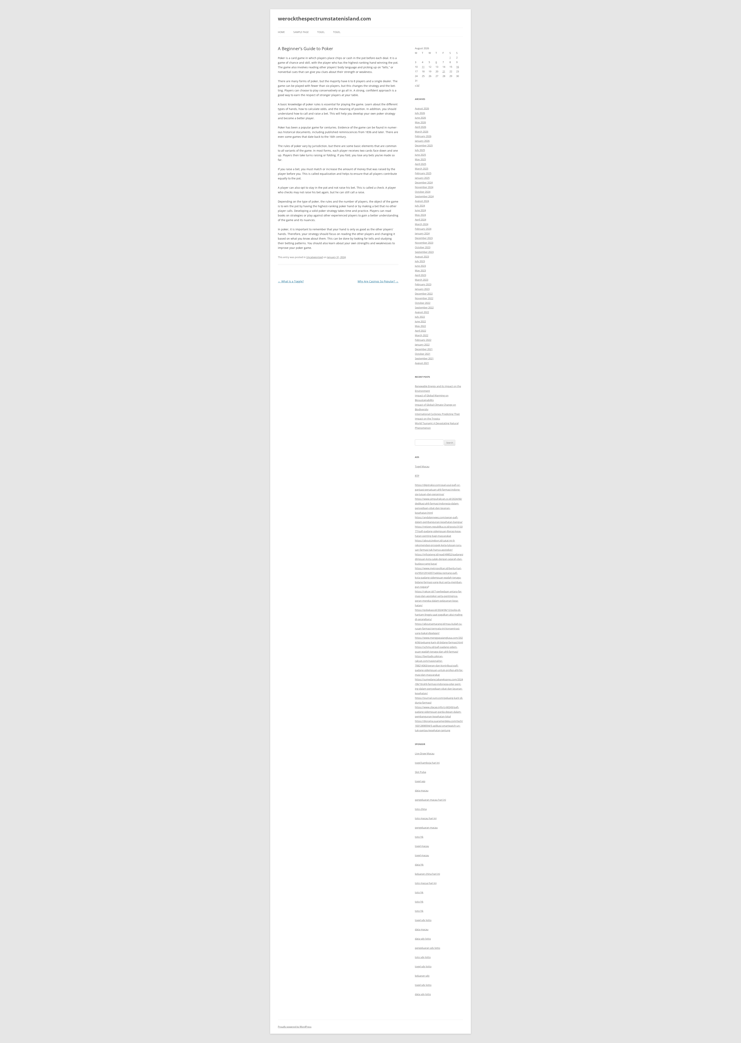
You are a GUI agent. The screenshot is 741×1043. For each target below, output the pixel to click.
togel (321, 32)
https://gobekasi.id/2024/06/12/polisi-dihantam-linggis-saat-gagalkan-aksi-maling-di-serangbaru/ (439, 614)
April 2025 (420, 164)
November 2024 (424, 187)
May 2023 (420, 270)
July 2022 (420, 316)
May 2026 (420, 122)
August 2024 (422, 201)
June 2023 (420, 266)
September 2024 (424, 196)
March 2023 (421, 279)
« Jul (417, 85)
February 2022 (423, 340)
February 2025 (423, 173)
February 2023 (423, 284)
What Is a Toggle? (291, 281)
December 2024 (424, 182)
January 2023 (422, 289)
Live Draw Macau (424, 753)
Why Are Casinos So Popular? (378, 281)
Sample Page (301, 32)
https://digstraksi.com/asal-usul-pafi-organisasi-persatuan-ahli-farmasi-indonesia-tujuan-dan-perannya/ (437, 489)
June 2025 (420, 154)
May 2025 (420, 159)
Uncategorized (314, 257)
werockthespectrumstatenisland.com (324, 18)
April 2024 (420, 219)
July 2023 (420, 261)
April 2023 (420, 275)
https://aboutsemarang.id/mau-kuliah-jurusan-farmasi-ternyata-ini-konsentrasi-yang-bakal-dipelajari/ (438, 628)
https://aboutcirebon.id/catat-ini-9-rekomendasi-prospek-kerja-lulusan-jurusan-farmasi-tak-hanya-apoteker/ (438, 545)
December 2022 (424, 293)
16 (457, 66)
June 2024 (420, 210)
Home (281, 32)
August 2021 (422, 363)
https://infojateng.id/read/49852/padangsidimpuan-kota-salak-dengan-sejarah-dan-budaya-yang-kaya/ (439, 559)
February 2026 (423, 136)
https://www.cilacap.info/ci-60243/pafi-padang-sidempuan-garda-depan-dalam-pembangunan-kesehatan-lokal (438, 711)
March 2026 (421, 131)
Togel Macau (422, 466)
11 (423, 66)
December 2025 (424, 145)
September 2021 (424, 358)
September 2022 (424, 307)
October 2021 (422, 354)
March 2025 (421, 168)
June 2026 (420, 117)
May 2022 (420, 326)
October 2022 (422, 303)
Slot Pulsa (420, 772)
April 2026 (420, 127)
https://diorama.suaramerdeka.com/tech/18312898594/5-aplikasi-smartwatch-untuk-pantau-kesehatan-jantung (439, 725)
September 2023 (424, 252)
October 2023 (422, 247)
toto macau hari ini (425, 818)
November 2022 (424, 298)
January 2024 (422, 233)
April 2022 (420, 330)
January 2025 (422, 178)
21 (443, 71)
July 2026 (420, 113)
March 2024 (421, 224)
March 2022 (421, 335)
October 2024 (422, 191)
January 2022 (422, 344)
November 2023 (424, 242)
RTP (417, 475)
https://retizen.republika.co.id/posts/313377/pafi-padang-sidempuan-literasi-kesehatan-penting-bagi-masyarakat (439, 531)
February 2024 (423, 229)
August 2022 (422, 312)
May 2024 (420, 215)
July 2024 (420, 205)
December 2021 (424, 349)
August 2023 (422, 256)
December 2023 (424, 238)
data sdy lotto (423, 994)
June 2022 (420, 321)
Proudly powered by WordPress (294, 1026)
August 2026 (422, 108)
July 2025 (420, 150)
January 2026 (422, 141)
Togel (336, 32)
